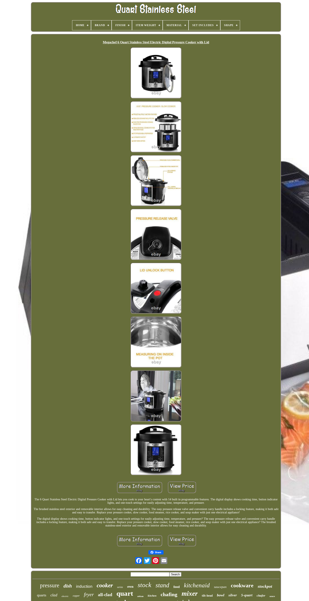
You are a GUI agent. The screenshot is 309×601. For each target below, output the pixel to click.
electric (65, 596)
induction (84, 586)
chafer (261, 595)
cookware (242, 585)
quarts (41, 595)
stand (162, 585)
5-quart (246, 595)
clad (53, 595)
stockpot (265, 586)
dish (67, 586)
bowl (220, 595)
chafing (169, 594)
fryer (89, 594)
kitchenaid (197, 585)
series (120, 587)
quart (124, 593)
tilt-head (207, 595)
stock (144, 585)
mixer (190, 593)
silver (232, 595)
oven (130, 586)
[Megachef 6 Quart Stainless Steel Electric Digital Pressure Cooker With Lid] (156, 73)
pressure (49, 585)
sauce (272, 596)
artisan (140, 596)
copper (76, 595)
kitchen (152, 595)
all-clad (105, 594)
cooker (105, 585)
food (176, 587)
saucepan (220, 587)
